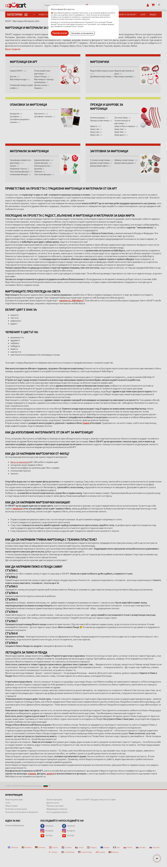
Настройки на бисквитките (82, 33)
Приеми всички (59, 33)
